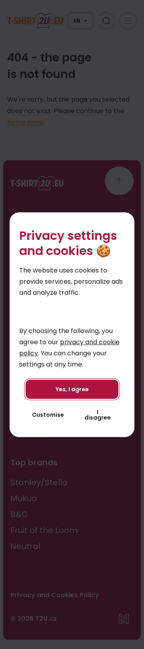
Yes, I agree (72, 389)
